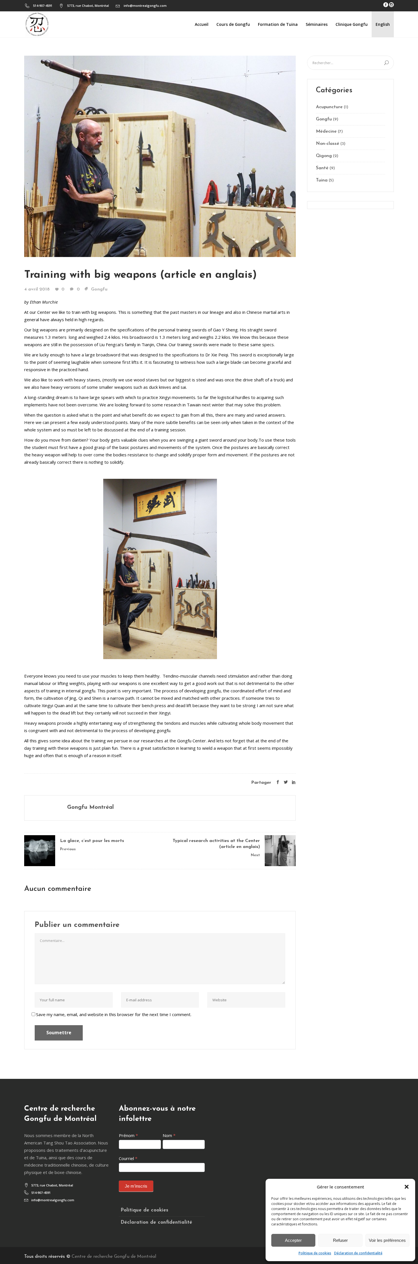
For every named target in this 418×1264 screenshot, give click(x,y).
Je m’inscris (136, 1186)
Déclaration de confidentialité (358, 1253)
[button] (406, 1187)
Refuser (340, 1240)
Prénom (128, 1135)
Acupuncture (329, 107)
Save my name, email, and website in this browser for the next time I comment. (113, 1014)
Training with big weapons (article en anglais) (140, 275)
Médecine (326, 131)
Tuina (322, 180)
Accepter (293, 1240)
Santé (322, 168)
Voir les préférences (387, 1240)
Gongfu (99, 289)
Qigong (324, 156)
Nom (169, 1135)
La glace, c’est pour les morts (92, 841)
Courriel (128, 1158)
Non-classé (327, 143)
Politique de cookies (315, 1253)
